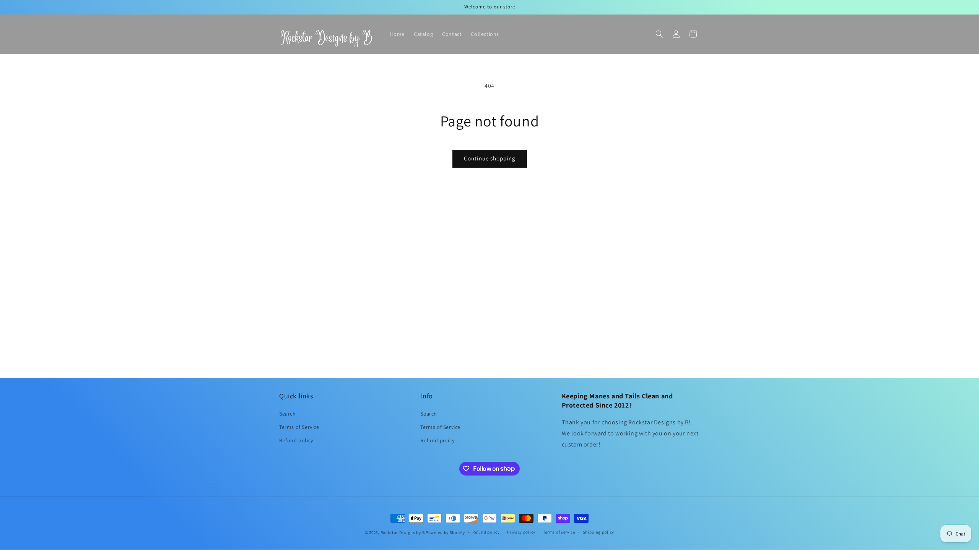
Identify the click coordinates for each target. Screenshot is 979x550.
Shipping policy (599, 532)
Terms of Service (299, 427)
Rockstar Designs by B (403, 532)
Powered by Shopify (445, 532)
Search (287, 413)
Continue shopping (490, 158)
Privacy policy (521, 532)
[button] (659, 34)
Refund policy (296, 440)
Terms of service (559, 532)
